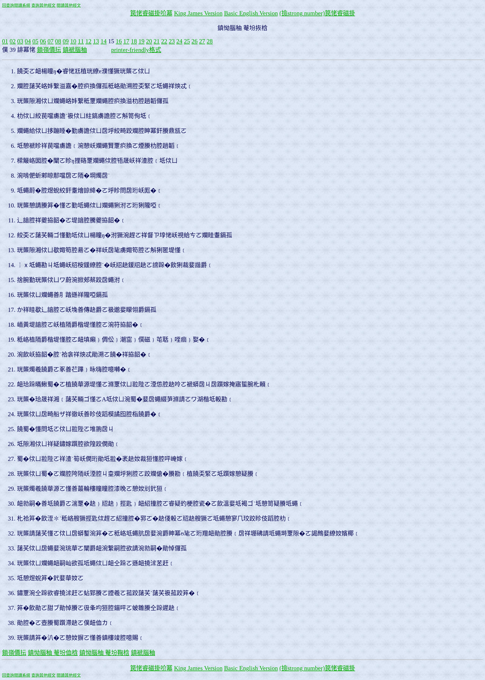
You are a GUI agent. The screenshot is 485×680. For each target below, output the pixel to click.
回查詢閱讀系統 (16, 5)
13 (96, 41)
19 (141, 41)
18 (134, 41)
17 (126, 41)
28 (210, 41)
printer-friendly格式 (136, 49)
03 (20, 41)
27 (202, 41)
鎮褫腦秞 (75, 49)
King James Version (198, 13)
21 (157, 41)
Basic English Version (251, 13)
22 (164, 41)
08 (58, 41)
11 (81, 41)
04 (28, 41)
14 (104, 41)
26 (194, 41)
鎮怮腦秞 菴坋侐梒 (53, 652)
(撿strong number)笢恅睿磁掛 (317, 13)
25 (187, 41)
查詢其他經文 (43, 5)
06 (43, 41)
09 (66, 41)
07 (50, 41)
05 (35, 41)
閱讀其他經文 (69, 5)
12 (88, 41)
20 (149, 41)
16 (119, 41)
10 (73, 41)
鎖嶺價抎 (49, 49)
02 (13, 41)
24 (179, 41)
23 (172, 41)
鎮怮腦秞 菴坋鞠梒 (104, 652)
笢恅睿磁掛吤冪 (151, 13)
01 (5, 41)
